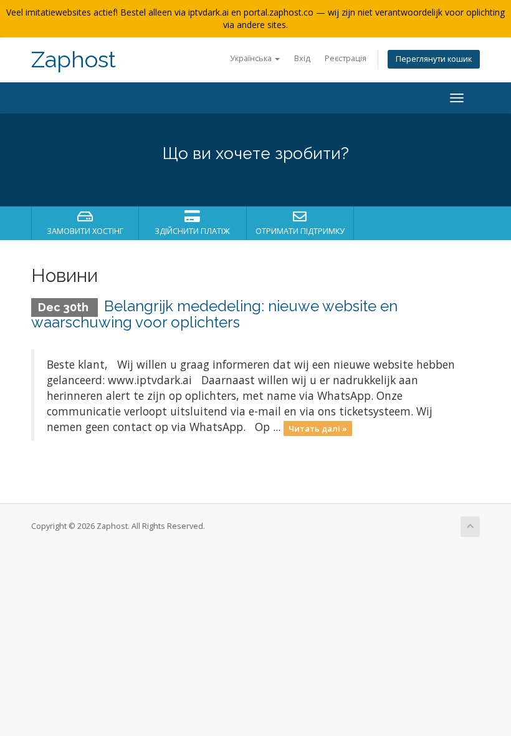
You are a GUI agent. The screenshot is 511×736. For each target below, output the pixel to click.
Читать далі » (318, 427)
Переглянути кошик (434, 59)
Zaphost (73, 59)
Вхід (302, 58)
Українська (252, 58)
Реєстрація (345, 58)
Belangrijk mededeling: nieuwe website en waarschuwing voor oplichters (214, 314)
